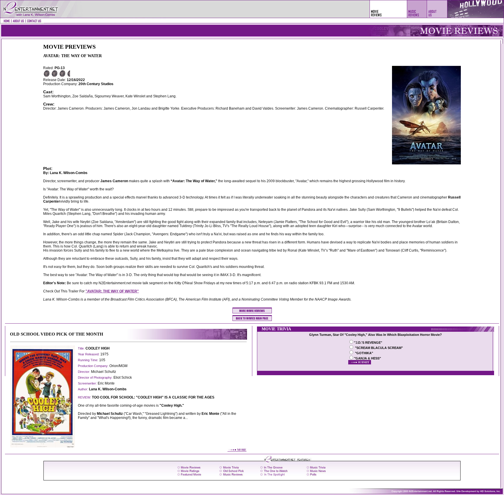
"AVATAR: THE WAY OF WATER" (112, 291)
